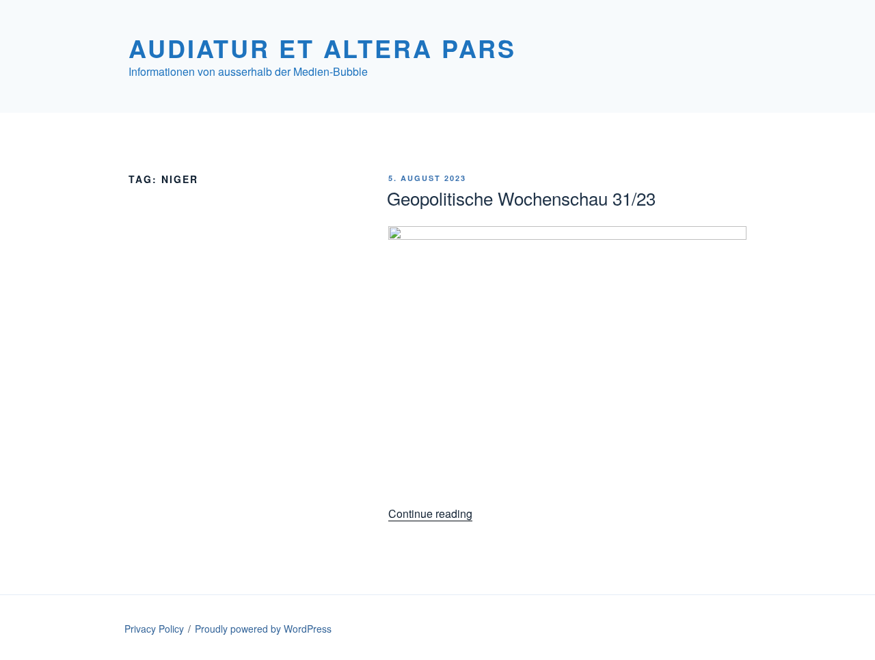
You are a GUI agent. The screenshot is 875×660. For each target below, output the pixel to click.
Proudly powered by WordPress (263, 628)
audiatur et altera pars (322, 48)
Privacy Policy (154, 628)
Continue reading (430, 513)
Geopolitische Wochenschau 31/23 (521, 197)
